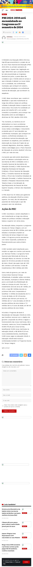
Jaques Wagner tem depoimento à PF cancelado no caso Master (11, 535)
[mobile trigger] (3, 10)
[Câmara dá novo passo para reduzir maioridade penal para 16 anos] (26, 524)
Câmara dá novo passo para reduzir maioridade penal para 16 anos (11, 524)
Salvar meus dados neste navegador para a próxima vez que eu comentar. (15, 405)
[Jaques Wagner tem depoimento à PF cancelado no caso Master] (26, 535)
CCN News (9, 36)
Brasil (4, 14)
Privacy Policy (9, 562)
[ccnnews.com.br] (16, 10)
